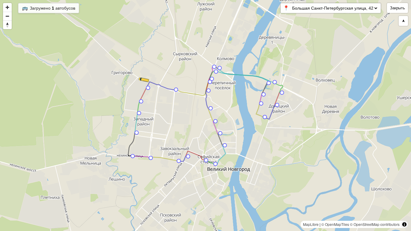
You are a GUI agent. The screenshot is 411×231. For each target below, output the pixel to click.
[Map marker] (277, 105)
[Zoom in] (7, 7)
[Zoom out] (7, 16)
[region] (205, 115)
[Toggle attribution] (404, 224)
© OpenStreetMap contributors (375, 224)
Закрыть (397, 8)
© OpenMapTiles (335, 224)
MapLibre (311, 224)
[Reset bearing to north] (7, 24)
